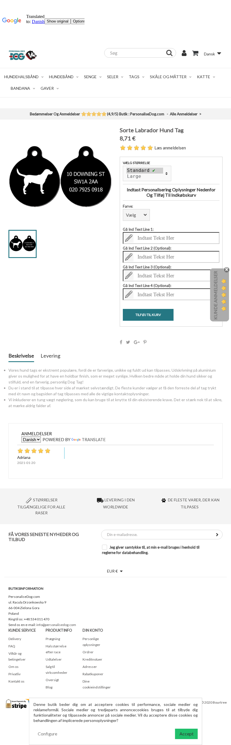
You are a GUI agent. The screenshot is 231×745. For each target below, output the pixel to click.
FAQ (11, 646)
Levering (50, 356)
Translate (94, 439)
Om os (13, 667)
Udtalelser (54, 659)
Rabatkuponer (93, 674)
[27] (144, 176)
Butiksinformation (25, 588)
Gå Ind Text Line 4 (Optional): (147, 285)
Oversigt (52, 680)
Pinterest (144, 342)
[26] (144, 170)
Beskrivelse (21, 356)
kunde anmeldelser (215, 295)
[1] (83, 114)
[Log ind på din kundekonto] (184, 53)
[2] (88, 114)
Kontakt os (16, 681)
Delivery (14, 639)
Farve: (128, 206)
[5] (103, 114)
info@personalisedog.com (56, 625)
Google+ (137, 342)
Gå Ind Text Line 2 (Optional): (147, 248)
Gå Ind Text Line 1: (138, 229)
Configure (47, 733)
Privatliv (14, 674)
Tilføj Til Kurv (148, 315)
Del (121, 342)
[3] (93, 114)
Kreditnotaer (92, 659)
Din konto (93, 630)
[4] (98, 114)
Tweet (128, 342)
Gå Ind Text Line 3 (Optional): (147, 267)
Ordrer (88, 652)
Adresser (90, 667)
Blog (49, 687)
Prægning (53, 639)
